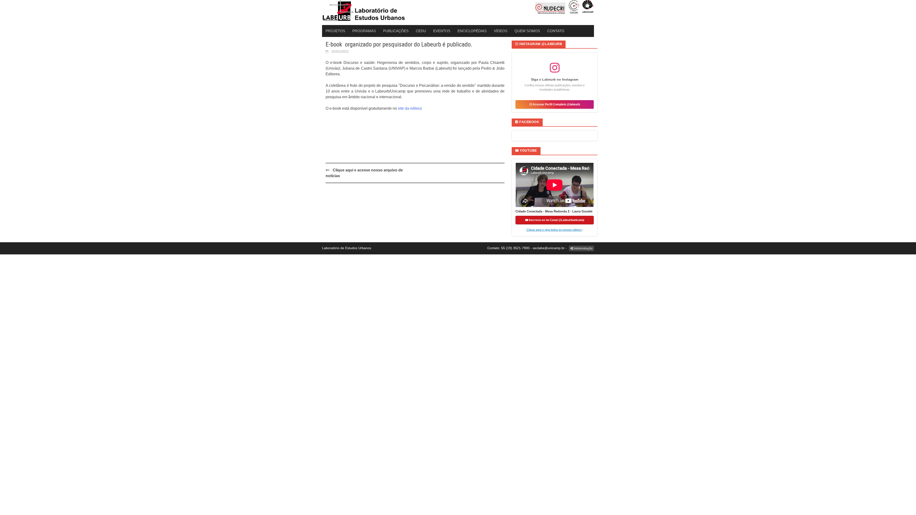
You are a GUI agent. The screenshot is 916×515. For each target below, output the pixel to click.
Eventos (441, 31)
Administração (583, 248)
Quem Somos (527, 31)
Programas (364, 31)
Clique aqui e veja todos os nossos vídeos (554, 230)
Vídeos (500, 31)
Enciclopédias (472, 31)
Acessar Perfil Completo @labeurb (556, 104)
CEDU (421, 31)
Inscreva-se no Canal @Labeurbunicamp (556, 220)
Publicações (396, 31)
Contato (555, 31)
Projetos (335, 31)
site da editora (410, 108)
